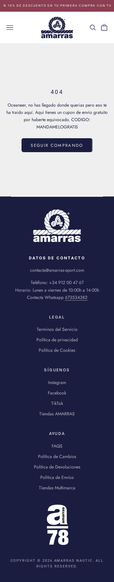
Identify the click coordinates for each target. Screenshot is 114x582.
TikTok (57, 403)
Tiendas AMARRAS (57, 414)
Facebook (57, 393)
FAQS (57, 446)
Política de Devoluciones (57, 467)
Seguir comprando (57, 145)
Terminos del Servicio (57, 329)
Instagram (57, 382)
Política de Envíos (57, 477)
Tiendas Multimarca (57, 488)
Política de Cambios (57, 456)
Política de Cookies (57, 350)
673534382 (76, 297)
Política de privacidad (57, 340)
